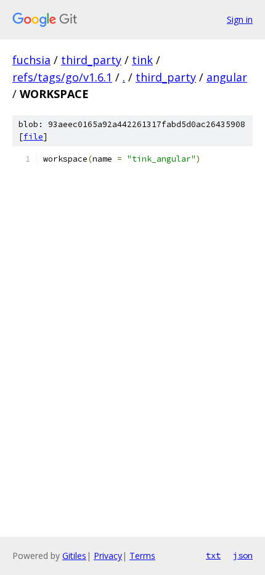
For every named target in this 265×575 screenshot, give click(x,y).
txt (213, 555)
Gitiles (74, 555)
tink (142, 59)
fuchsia (31, 59)
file (33, 136)
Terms (142, 555)
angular (226, 77)
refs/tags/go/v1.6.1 (62, 77)
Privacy (108, 555)
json (243, 555)
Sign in (240, 19)
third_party (91, 59)
